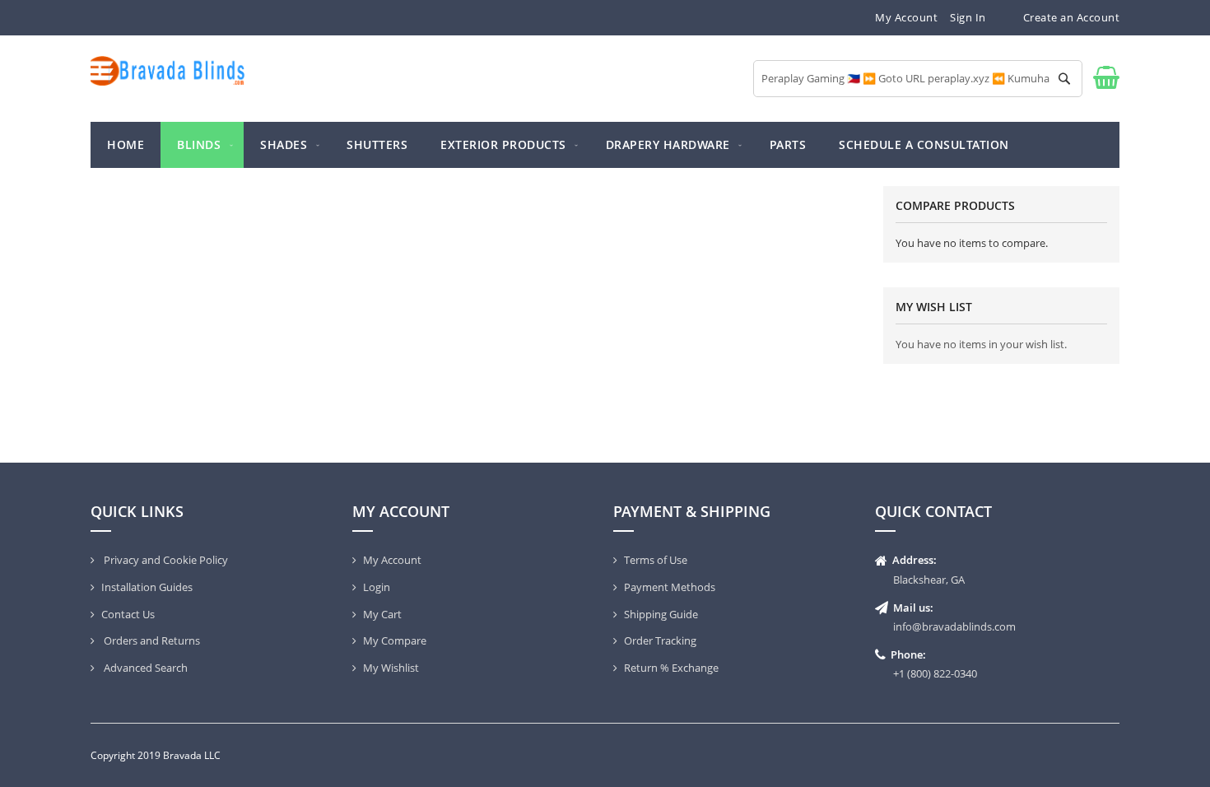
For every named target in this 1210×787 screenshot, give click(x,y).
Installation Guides (147, 587)
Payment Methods (669, 587)
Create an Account (1071, 17)
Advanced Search (144, 667)
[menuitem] (202, 145)
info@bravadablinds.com (954, 626)
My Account (906, 17)
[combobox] (917, 78)
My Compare (394, 640)
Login (376, 587)
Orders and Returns (150, 640)
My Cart (382, 614)
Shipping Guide (661, 614)
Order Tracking (660, 640)
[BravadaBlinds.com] (168, 71)
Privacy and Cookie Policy (164, 559)
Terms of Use (655, 559)
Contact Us (128, 614)
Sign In (968, 17)
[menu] (605, 145)
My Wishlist (391, 667)
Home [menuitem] (125, 144)
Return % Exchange (671, 667)
